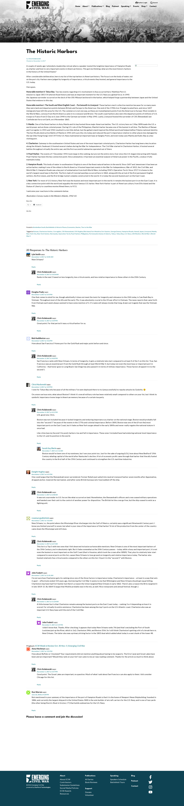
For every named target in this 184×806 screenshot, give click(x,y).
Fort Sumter (105, 231)
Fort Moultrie (96, 231)
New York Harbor (43, 234)
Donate (88, 792)
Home (77, 6)
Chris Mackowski (39, 384)
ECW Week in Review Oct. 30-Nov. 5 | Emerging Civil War (60, 646)
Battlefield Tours (117, 782)
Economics (71, 227)
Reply (34, 267)
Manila (154, 231)
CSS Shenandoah (68, 231)
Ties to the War (86, 227)
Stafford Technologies (42, 787)
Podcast (115, 6)
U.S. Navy (127, 234)
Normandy (54, 234)
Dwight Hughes (38, 472)
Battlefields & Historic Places (56, 227)
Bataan (36, 231)
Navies (78, 227)
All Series (89, 779)
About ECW (65, 779)
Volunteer (89, 795)
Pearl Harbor (75, 234)
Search (155, 2)
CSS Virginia (78, 231)
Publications (97, 6)
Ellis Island (87, 231)
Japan (141, 231)
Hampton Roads (127, 231)
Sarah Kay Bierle (49, 448)
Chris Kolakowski (34, 59)
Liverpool (147, 231)
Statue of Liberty (104, 234)
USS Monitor (136, 234)
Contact (153, 6)
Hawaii (136, 231)
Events (136, 6)
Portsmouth (93, 234)
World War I (146, 234)
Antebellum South (39, 227)
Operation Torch (64, 234)
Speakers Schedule (118, 779)
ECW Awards (65, 791)
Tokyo (113, 234)
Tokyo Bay (120, 234)
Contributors (65, 782)
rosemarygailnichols (40, 518)
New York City (31, 234)
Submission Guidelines (70, 785)
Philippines (85, 234)
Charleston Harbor (46, 231)
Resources (64, 794)
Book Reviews (91, 782)
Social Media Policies (69, 788)
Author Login (142, 2)
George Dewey (116, 231)
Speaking (125, 6)
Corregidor (57, 231)
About (85, 6)
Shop (143, 6)
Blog (108, 6)
